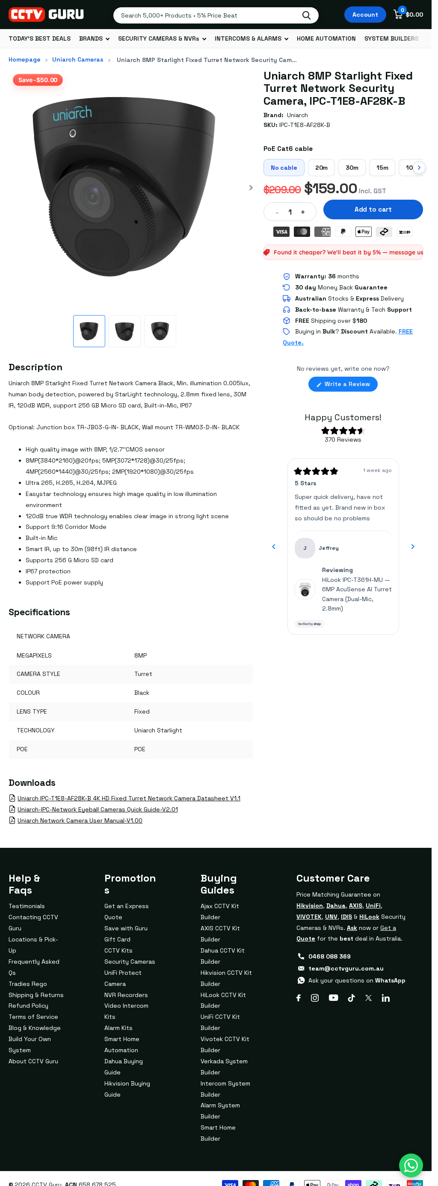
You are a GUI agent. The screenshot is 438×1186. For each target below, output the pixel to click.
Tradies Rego (28, 984)
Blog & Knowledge (35, 1028)
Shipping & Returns (36, 995)
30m (352, 167)
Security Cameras (129, 961)
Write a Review (350, 386)
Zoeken (306, 15)
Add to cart (373, 209)
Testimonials (27, 906)
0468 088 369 (329, 956)
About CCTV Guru (33, 1061)
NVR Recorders (126, 995)
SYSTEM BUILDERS (391, 38)
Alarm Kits (118, 1028)
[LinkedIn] (386, 998)
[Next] (412, 547)
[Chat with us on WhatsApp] (411, 1165)
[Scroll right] (419, 167)
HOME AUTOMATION (326, 38)
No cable (284, 167)
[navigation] (89, 331)
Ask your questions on (356, 980)
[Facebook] (298, 997)
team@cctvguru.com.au (346, 968)
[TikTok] (351, 998)
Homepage (25, 59)
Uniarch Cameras (78, 59)
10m (412, 167)
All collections (94, 38)
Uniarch (297, 115)
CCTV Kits (118, 950)
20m (321, 167)
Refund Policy (28, 1005)
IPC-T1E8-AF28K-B (304, 125)
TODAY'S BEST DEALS (40, 38)
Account (365, 14)
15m (382, 167)
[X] (368, 998)
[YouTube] (333, 997)
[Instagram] (315, 998)
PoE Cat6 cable (288, 149)
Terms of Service (33, 1017)
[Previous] (273, 547)
